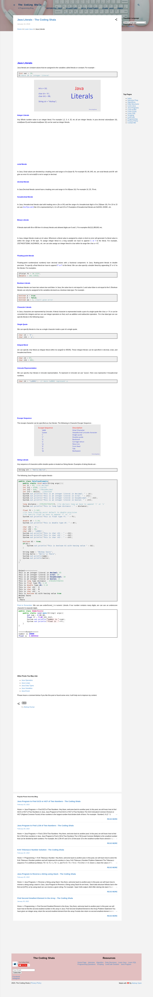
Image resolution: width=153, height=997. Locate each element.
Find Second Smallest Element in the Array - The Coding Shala (45, 898)
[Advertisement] (132, 60)
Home (19, 29)
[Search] (138, 5)
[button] (116, 20)
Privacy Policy (133, 121)
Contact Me (132, 123)
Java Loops (25, 683)
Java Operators (27, 680)
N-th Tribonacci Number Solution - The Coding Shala (40, 850)
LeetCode (131, 117)
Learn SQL (132, 113)
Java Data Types (27, 685)
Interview (91, 962)
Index (120, 8)
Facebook (16, 976)
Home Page (82, 962)
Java (24, 703)
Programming (132, 119)
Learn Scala (132, 111)
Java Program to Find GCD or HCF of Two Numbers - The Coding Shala (48, 801)
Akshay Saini (137, 983)
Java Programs (133, 108)
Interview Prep (54, 8)
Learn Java (108, 8)
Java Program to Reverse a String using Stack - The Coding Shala (46, 874)
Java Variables (26, 688)
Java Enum (25, 691)
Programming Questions (86, 964)
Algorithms (71, 8)
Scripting (131, 115)
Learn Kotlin (132, 110)
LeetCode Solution (112, 964)
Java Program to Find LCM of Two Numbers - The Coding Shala (45, 826)
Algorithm (99, 962)
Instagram (16, 978)
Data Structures (89, 8)
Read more (112, 819)
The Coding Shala (29, 5)
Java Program (126, 964)
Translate (130, 26)
